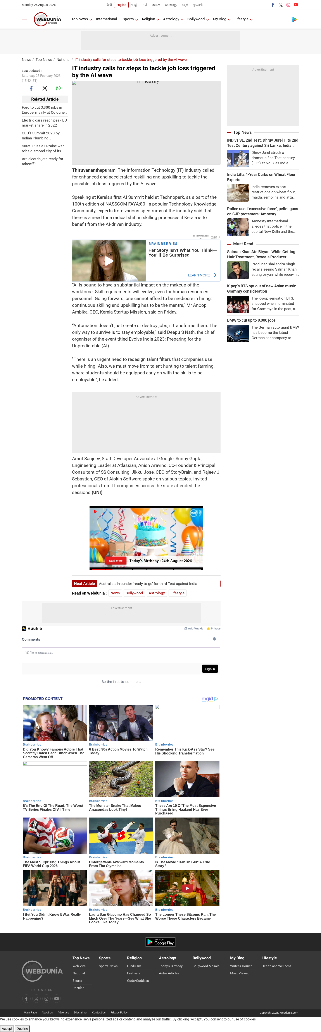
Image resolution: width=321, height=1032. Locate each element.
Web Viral (79, 966)
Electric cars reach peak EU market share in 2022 (44, 122)
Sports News (108, 966)
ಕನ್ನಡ (185, 5)
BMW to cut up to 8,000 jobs (251, 320)
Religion (148, 19)
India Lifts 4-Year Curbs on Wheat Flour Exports (261, 177)
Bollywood (196, 19)
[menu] (26, 19)
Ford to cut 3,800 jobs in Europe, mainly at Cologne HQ (43, 110)
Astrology (171, 19)
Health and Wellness (277, 966)
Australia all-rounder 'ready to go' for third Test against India (148, 583)
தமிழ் (134, 5)
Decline (22, 1029)
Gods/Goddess (138, 981)
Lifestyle (242, 19)
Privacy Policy (119, 1012)
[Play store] (294, 19)
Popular (78, 988)
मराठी (144, 5)
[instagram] (288, 5)
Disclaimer (80, 1012)
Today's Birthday (171, 966)
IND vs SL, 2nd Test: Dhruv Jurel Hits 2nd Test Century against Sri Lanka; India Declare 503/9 (262, 143)
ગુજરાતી (198, 5)
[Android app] (160, 942)
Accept (7, 1029)
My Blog (219, 19)
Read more (116, 560)
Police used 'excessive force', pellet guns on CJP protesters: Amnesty (262, 211)
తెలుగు (156, 5)
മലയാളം (171, 5)
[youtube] (296, 5)
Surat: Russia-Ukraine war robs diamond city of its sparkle (43, 148)
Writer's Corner (241, 966)
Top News (79, 19)
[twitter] (280, 5)
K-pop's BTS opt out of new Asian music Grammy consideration (261, 288)
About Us (47, 1012)
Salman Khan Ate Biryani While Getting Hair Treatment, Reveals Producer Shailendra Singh (261, 254)
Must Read (243, 243)
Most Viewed (239, 973)
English (121, 5)
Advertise (63, 1012)
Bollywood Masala (206, 966)
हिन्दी (109, 5)
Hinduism (134, 966)
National (63, 59)
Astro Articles (169, 973)
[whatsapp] (58, 88)
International (106, 19)
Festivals (133, 973)
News (26, 59)
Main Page (30, 1012)
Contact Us (99, 1012)
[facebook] (273, 5)
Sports (128, 19)
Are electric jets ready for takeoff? (42, 161)
